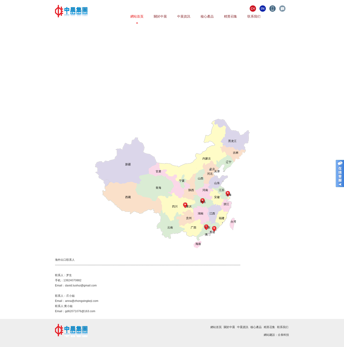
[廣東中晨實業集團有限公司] (71, 22)
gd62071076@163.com (80, 311)
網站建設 (269, 334)
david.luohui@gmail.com (81, 285)
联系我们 (253, 16)
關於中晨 (160, 16)
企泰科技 (283, 334)
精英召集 (230, 16)
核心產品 (207, 16)
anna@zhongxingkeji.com (81, 301)
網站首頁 (136, 16)
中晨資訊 (183, 16)
